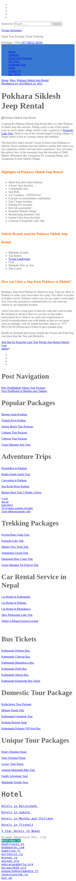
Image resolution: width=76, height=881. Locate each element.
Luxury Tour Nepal (12, 763)
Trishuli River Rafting (14, 420)
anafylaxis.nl (12, 844)
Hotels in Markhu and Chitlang (27, 818)
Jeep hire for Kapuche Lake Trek (19, 342)
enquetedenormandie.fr (20, 871)
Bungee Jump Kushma (14, 414)
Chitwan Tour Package (14, 438)
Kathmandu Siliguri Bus (15, 674)
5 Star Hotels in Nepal (20, 831)
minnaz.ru (9, 857)
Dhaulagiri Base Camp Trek (17, 558)
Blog (4, 83)
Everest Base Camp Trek (15, 534)
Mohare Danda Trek (12, 710)
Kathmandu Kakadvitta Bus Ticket (20, 680)
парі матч (7, 504)
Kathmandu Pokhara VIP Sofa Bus (20, 728)
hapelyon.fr (11, 850)
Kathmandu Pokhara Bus (15, 650)
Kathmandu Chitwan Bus (16, 656)
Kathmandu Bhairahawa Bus (17, 662)
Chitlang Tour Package (14, 432)
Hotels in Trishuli (17, 824)
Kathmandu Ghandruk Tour (17, 716)
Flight (11, 67)
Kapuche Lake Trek (12, 540)
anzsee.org (10, 861)
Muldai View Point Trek (14, 546)
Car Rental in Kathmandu (16, 596)
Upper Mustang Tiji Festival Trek (20, 565)
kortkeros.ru (12, 854)
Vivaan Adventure (11, 30)
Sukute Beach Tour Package (17, 426)
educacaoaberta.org (17, 864)
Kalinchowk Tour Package (16, 704)
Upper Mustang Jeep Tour (16, 444)
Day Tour (13, 61)
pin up (4, 501)
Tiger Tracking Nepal (13, 757)
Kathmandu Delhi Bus (14, 668)
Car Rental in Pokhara (14, 602)
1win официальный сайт (16, 511)
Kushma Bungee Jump (14, 722)
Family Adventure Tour (14, 776)
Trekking (13, 55)
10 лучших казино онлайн (17, 508)
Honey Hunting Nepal (14, 751)
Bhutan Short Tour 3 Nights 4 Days (21, 492)
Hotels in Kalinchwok (20, 806)
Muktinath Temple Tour (15, 782)
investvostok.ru (14, 874)
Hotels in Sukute (16, 812)
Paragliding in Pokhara (14, 468)
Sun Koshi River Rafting (15, 486)
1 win (4, 498)
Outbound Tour (17, 64)
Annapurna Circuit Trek (15, 552)
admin (4, 348)
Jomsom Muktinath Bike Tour (18, 770)
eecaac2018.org (13, 867)
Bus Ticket (14, 74)
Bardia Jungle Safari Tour (16, 474)
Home (11, 51)
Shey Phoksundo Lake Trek (17, 614)
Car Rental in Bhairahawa (15, 608)
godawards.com (12, 847)
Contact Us (14, 71)
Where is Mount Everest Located (19, 621)
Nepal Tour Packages (20, 58)
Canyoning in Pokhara (14, 480)
